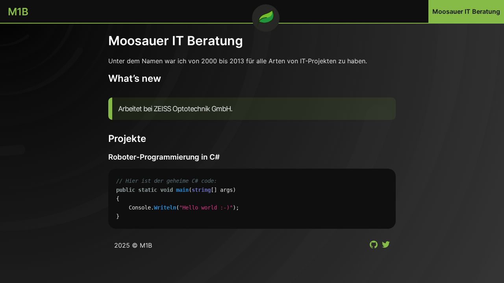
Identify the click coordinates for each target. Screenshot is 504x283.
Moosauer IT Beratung (466, 11)
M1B (18, 12)
